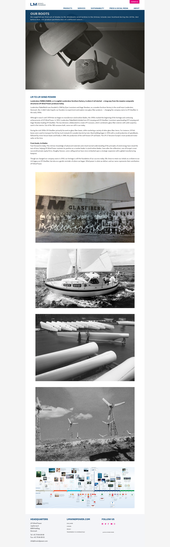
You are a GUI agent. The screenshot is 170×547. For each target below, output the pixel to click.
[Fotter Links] (102, 524)
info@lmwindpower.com (39, 541)
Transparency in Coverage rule (76, 532)
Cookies (69, 526)
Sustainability (97, 8)
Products (67, 8)
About (136, 8)
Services (81, 8)
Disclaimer (70, 523)
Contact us (134, 2)
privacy (69, 529)
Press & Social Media (118, 8)
